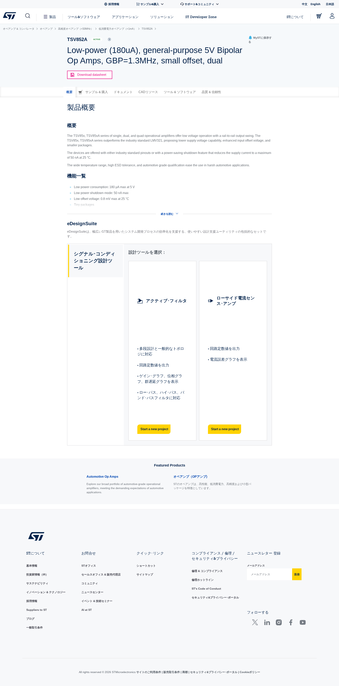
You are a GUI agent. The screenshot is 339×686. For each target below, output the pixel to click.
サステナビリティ (37, 583)
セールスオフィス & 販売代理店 (101, 574)
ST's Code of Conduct (206, 588)
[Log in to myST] (332, 16)
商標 (185, 672)
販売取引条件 (172, 672)
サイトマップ (145, 574)
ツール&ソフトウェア (84, 17)
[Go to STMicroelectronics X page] (256, 623)
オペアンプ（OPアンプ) (190, 476)
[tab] (69, 92)
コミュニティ (89, 583)
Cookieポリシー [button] (249, 672)
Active (96, 39)
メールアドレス (256, 565)
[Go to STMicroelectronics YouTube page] (302, 623)
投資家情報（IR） (37, 574)
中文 (304, 4)
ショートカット (146, 565)
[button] (27, 16)
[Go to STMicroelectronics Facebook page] (290, 623)
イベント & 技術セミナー (96, 601)
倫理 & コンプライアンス (207, 571)
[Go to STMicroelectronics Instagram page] (278, 623)
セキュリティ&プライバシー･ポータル (215, 597)
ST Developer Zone (201, 16)
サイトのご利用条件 (149, 672)
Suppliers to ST (36, 609)
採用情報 (31, 601)
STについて (295, 17)
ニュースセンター (92, 592)
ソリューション (162, 17)
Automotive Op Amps (102, 476)
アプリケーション (125, 17)
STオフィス (88, 565)
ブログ (30, 618)
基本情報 (31, 565)
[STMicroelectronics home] (10, 15)
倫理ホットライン (203, 579)
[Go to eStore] (319, 16)
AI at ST (86, 609)
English (315, 4)
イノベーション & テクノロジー (46, 592)
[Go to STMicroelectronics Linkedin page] (267, 623)
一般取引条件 (34, 627)
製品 (52, 17)
